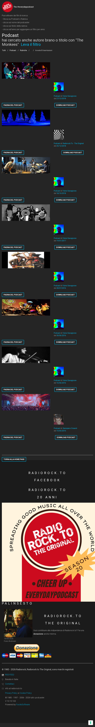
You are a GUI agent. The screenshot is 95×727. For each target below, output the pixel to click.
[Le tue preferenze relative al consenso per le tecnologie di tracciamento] (90, 722)
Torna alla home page (14, 459)
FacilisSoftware (23, 704)
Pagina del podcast (13, 105)
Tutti (4, 50)
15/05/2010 (61, 431)
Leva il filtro (31, 44)
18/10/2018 (61, 193)
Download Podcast (65, 105)
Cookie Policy (26, 693)
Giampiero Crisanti (70, 428)
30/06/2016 (61, 335)
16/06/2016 (61, 383)
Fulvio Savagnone (69, 96)
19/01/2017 (61, 241)
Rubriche (23, 50)
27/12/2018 (61, 98)
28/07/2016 (61, 288)
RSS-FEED (9, 675)
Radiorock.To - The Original (73, 143)
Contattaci (9, 684)
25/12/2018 (61, 146)
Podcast (13, 50)
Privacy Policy (11, 693)
